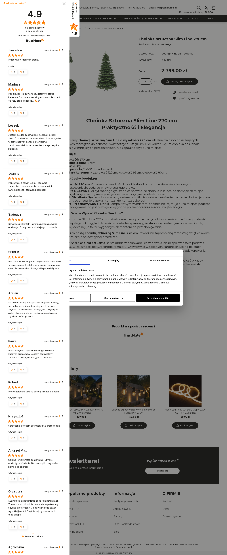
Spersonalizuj (111, 298)
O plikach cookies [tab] (160, 260)
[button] (4, 3)
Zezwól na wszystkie (158, 298)
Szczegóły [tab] (113, 260)
